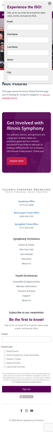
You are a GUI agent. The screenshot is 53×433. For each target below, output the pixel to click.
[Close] (49, 3)
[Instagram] (26, 410)
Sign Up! (26, 389)
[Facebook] (21, 410)
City (9, 72)
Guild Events (12, 351)
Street (10, 60)
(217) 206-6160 (26, 227)
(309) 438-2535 (26, 216)
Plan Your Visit (27, 249)
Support (26, 295)
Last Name (12, 47)
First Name (12, 34)
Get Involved (26, 254)
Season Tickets (14, 358)
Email (4, 334)
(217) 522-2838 (26, 205)
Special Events (13, 362)
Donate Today (17, 161)
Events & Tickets (26, 244)
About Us (26, 263)
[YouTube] (31, 410)
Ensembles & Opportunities (26, 281)
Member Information (26, 286)
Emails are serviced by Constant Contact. (29, 382)
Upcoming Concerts (16, 366)
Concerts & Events (26, 291)
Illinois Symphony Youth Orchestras (23, 355)
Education (26, 258)
